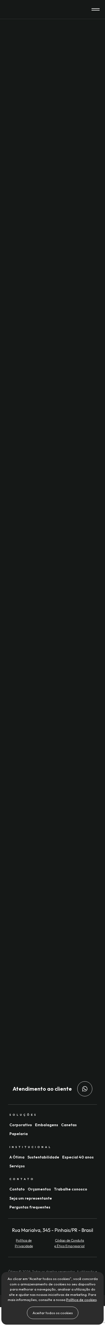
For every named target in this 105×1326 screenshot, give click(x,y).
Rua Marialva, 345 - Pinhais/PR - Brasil (52, 1230)
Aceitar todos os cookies (53, 1313)
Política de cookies (81, 1299)
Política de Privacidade (24, 1243)
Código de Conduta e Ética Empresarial (69, 1243)
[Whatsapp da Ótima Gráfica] (84, 1088)
